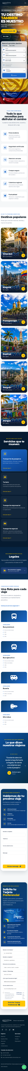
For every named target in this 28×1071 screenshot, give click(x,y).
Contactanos (4, 1046)
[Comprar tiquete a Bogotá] (23, 289)
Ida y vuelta (12, 45)
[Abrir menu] (25, 2)
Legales (3, 1043)
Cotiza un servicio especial (9, 606)
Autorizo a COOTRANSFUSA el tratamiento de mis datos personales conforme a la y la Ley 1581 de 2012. (15, 995)
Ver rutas (5, 36)
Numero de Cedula (8, 950)
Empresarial (18, 1041)
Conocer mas (6, 468)
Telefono (5, 838)
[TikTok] (9, 1029)
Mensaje (5, 853)
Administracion (4, 1066)
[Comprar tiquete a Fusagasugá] (23, 322)
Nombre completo (7, 831)
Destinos (3, 1036)
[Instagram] (6, 1029)
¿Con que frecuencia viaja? (10, 978)
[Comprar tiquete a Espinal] (23, 355)
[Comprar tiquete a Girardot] (23, 255)
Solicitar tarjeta (8, 31)
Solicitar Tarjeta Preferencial (14, 1003)
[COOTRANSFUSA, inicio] (6, 3)
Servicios (3, 1041)
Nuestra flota (4, 1039)
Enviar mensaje (13, 866)
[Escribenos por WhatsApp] (24, 1067)
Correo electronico (8, 845)
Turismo (17, 1039)
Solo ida (5, 45)
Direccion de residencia (9, 964)
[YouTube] (13, 1029)
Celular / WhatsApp (8, 971)
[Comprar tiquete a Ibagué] (23, 389)
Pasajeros (17, 1036)
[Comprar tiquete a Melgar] (23, 422)
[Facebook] (2, 1029)
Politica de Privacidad (19, 993)
